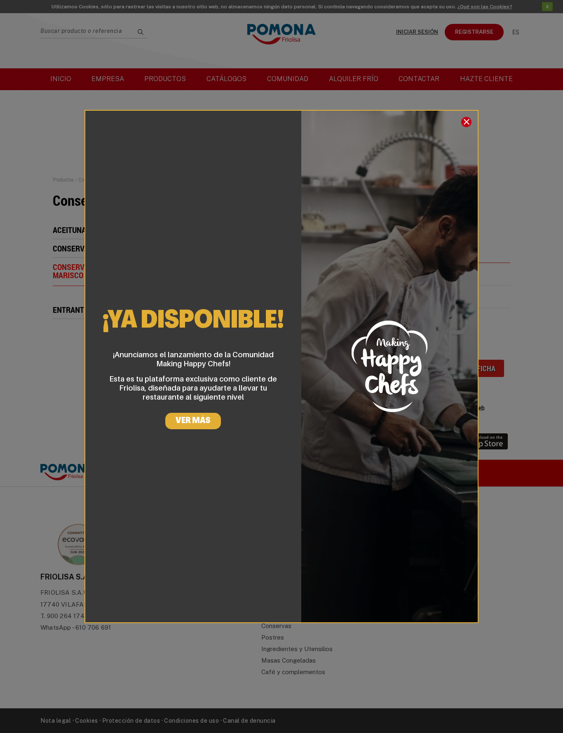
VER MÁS (193, 421)
